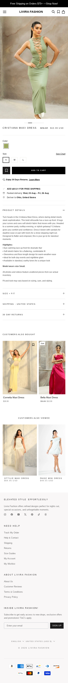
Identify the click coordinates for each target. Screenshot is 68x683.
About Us (8, 581)
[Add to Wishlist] (6, 170)
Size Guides (10, 553)
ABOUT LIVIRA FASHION (20, 575)
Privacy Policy (11, 597)
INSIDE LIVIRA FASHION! (21, 608)
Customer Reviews (13, 586)
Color (34, 141)
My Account (9, 558)
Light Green (6, 146)
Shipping (8, 543)
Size (34, 154)
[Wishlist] (57, 11)
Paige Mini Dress (51, 478)
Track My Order (11, 532)
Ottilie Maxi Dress (16, 478)
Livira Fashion (31, 11)
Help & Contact (11, 538)
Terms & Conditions (13, 592)
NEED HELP (12, 526)
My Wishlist (9, 564)
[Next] (64, 67)
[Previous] (4, 67)
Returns (7, 548)
